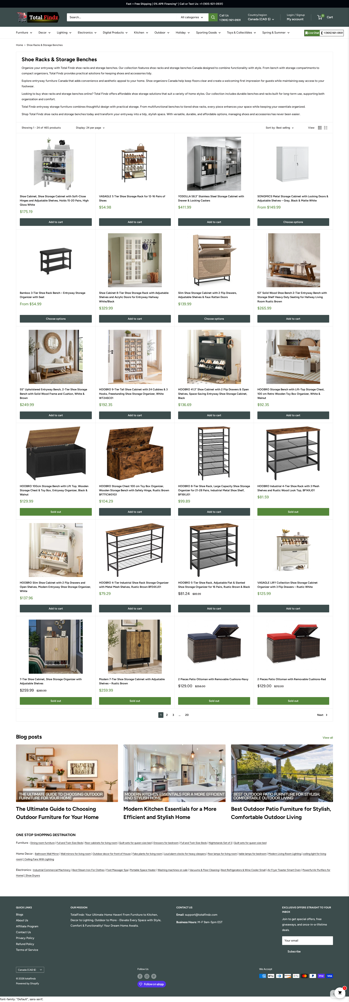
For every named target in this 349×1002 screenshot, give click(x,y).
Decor (43, 32)
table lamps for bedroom (252, 853)
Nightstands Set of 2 (220, 842)
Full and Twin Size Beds (70, 842)
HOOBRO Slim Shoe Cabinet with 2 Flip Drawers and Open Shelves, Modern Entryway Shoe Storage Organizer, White (55, 587)
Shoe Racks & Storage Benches (45, 45)
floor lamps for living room (222, 853)
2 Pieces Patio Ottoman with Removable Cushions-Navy (213, 679)
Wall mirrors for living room (76, 853)
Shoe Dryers (33, 875)
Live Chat (313, 32)
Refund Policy (25, 944)
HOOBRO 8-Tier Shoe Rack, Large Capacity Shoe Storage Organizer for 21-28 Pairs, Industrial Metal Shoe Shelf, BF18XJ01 (214, 490)
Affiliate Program (27, 926)
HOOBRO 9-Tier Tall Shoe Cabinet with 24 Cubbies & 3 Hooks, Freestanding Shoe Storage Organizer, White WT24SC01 (133, 394)
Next (320, 715)
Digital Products (113, 32)
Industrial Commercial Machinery (52, 870)
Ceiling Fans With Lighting (39, 859)
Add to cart (56, 222)
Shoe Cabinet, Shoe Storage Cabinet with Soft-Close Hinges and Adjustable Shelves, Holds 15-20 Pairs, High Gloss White (54, 201)
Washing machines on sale (173, 870)
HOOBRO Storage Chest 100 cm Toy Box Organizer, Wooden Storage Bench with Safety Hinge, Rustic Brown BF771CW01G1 (134, 490)
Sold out (56, 511)
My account (295, 19)
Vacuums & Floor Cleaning (204, 870)
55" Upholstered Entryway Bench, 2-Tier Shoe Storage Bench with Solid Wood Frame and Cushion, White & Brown (53, 394)
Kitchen (139, 32)
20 (187, 715)
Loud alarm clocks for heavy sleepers (185, 853)
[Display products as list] (325, 127)
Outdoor (160, 32)
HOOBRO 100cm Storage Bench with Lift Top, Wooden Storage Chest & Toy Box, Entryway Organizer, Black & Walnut (54, 490)
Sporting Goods (206, 32)
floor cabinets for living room (101, 842)
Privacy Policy (25, 938)
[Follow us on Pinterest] (153, 976)
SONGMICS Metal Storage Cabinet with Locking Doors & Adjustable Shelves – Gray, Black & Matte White (292, 198)
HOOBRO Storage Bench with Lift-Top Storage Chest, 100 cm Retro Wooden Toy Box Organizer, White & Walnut (290, 394)
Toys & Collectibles (239, 32)
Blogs (19, 914)
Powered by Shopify (27, 983)
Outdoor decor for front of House (112, 853)
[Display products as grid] (319, 127)
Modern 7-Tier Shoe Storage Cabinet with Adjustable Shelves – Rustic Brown (132, 681)
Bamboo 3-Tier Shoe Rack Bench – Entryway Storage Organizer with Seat (52, 295)
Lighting (62, 32)
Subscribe (294, 951)
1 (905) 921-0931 (333, 32)
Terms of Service (27, 950)
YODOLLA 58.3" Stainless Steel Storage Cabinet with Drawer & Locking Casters (211, 198)
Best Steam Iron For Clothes (88, 870)
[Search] (213, 17)
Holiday (181, 32)
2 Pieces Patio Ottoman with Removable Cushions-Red (291, 679)
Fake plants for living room (147, 853)
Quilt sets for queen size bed (135, 842)
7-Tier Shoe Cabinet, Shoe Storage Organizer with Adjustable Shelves (51, 681)
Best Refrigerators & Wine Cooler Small (243, 870)
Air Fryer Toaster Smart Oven (284, 870)
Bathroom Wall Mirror (47, 853)
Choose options (293, 222)
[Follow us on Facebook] (140, 976)
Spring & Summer (274, 32)
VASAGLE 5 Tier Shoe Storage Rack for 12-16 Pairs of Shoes (132, 198)
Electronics (85, 32)
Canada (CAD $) (27, 969)
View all (328, 737)
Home (19, 45)
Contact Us (23, 932)
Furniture (22, 32)
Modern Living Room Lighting (284, 853)
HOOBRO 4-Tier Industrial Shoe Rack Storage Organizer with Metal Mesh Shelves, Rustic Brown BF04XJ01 (134, 585)
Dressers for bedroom (165, 842)
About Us (22, 920)
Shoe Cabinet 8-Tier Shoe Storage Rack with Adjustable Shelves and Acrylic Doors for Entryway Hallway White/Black (134, 297)
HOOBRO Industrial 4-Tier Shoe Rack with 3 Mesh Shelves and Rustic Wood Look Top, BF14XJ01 (288, 488)
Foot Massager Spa (117, 870)
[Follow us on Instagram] (146, 976)
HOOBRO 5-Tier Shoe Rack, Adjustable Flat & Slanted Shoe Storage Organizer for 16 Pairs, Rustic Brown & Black (214, 585)
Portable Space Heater (143, 870)
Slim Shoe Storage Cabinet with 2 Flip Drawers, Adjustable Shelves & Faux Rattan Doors (207, 295)
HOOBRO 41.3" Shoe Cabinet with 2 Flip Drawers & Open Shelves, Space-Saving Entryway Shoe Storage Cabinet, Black (213, 394)
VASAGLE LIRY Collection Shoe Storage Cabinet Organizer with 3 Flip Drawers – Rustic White (287, 585)
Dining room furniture (42, 842)
